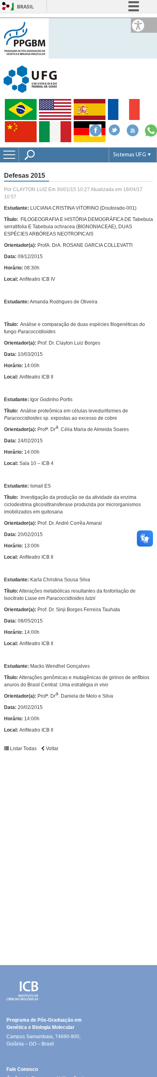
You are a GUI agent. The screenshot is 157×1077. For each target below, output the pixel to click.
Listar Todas (23, 748)
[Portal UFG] (30, 78)
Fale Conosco (22, 1069)
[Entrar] (6, 6)
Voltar (51, 748)
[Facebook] (95, 134)
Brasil (25, 6)
